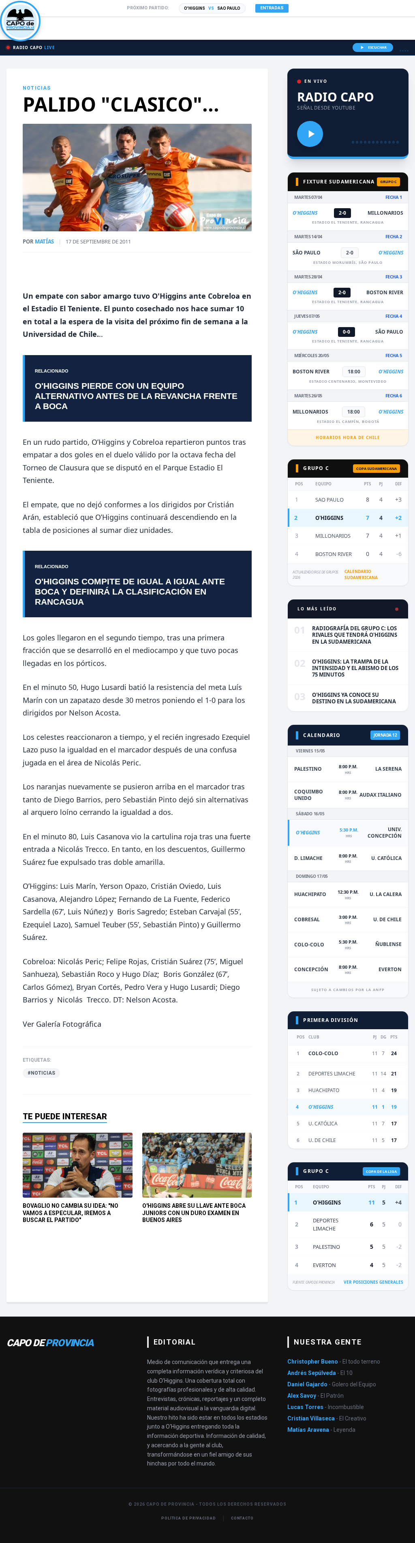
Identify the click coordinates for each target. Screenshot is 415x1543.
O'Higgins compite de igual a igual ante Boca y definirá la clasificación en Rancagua (130, 591)
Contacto (242, 1518)
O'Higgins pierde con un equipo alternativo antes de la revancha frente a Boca (136, 396)
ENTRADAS (272, 8)
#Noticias (41, 1073)
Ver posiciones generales (373, 1282)
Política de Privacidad (188, 1518)
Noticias (37, 88)
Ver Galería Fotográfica (62, 1024)
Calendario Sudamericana (361, 574)
